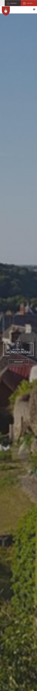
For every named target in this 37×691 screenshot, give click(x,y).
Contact (14, 3)
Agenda (29, 3)
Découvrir (18, 365)
